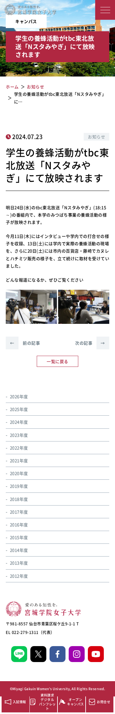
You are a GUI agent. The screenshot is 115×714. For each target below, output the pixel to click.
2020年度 (19, 473)
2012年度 (19, 576)
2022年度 (19, 448)
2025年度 (19, 409)
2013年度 (19, 563)
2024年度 (19, 422)
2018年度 (19, 499)
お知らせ (96, 137)
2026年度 (19, 396)
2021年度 (19, 460)
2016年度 (19, 524)
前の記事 (25, 343)
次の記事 (90, 343)
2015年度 (19, 537)
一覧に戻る (57, 361)
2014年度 (19, 550)
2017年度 (19, 512)
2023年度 (19, 435)
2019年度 (19, 486)
